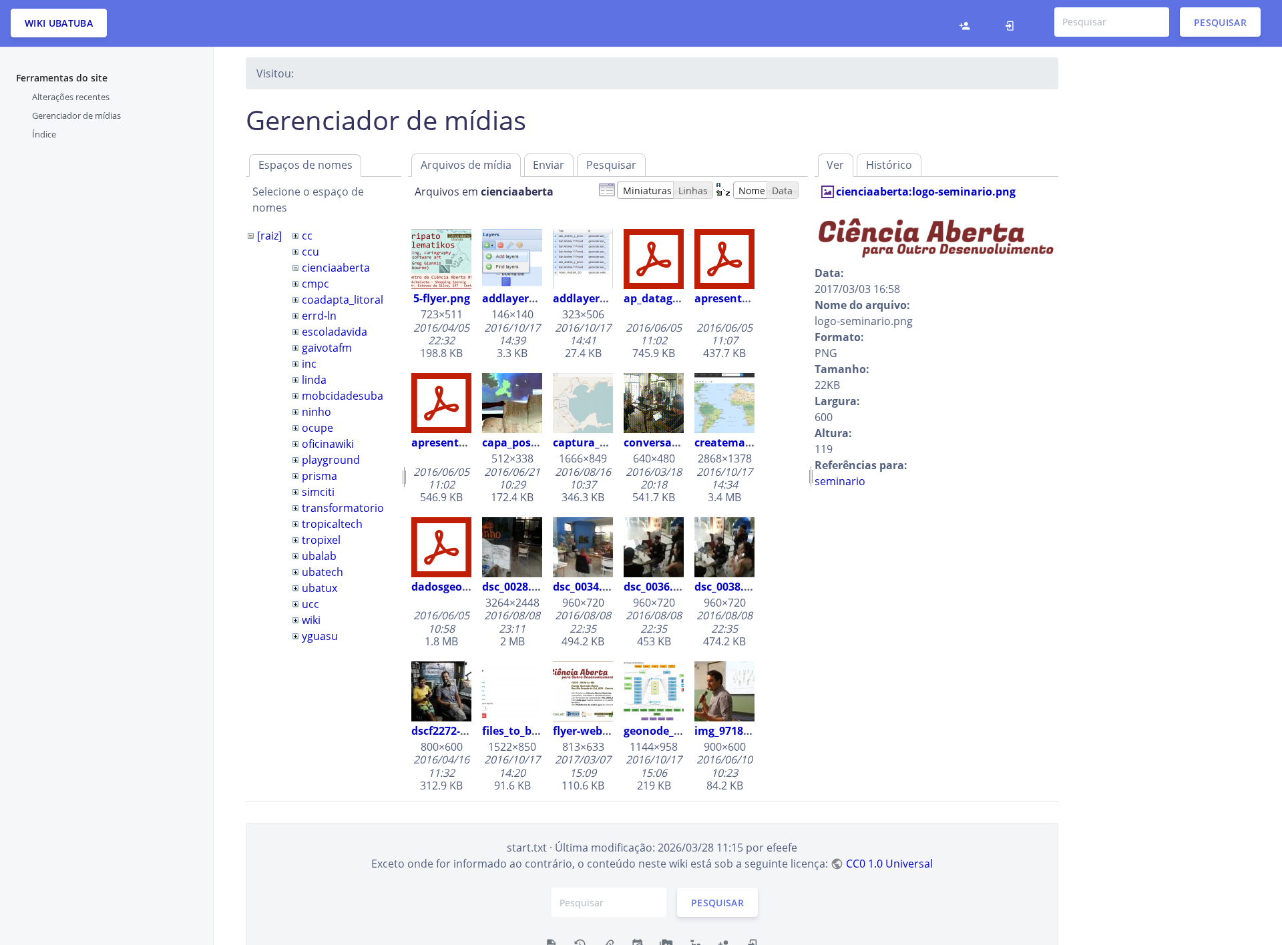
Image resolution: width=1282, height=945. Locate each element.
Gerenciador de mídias (76, 115)
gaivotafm (327, 347)
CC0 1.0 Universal (889, 863)
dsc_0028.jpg (515, 586)
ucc (310, 604)
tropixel (321, 540)
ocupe (317, 427)
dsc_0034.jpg (585, 586)
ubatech (322, 572)
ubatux (319, 588)
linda (314, 379)
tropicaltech (332, 524)
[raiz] (269, 235)
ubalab (319, 556)
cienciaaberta (336, 267)
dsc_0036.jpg (656, 586)
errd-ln (319, 315)
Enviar (548, 165)
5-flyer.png (441, 298)
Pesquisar (1220, 21)
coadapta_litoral (342, 299)
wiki (311, 620)
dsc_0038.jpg (727, 586)
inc (309, 363)
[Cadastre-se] (967, 23)
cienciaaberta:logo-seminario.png (926, 191)
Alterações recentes (71, 97)
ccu (310, 251)
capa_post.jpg (518, 442)
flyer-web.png (589, 730)
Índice (44, 134)
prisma (319, 475)
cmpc (315, 283)
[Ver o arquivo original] (936, 237)
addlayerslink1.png (533, 298)
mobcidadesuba (342, 395)
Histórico (889, 165)
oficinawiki (328, 443)
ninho (316, 411)
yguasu (320, 636)
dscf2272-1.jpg (448, 730)
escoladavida (334, 331)
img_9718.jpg (728, 730)
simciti (318, 492)
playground (331, 459)
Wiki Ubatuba (59, 23)
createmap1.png (737, 442)
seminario (840, 481)
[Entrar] (1013, 23)
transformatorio (343, 508)
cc (307, 235)
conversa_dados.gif (674, 442)
